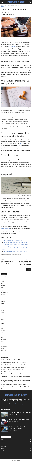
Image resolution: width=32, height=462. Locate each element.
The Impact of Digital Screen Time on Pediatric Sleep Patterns (14, 364)
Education (3, 294)
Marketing (3, 323)
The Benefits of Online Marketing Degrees (7, 262)
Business (3, 285)
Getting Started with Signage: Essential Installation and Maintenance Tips (15, 377)
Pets (2, 332)
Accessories (3, 276)
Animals (2, 278)
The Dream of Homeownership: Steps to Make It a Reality (13, 384)
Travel (2, 343)
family (20, 143)
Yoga (2, 352)
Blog (2, 283)
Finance (2, 303)
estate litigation (11, 46)
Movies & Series (4, 326)
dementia (25, 116)
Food (2, 305)
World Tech (3, 350)
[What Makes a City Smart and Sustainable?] (4, 414)
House (5, 5)
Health (2, 317)
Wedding (2, 348)
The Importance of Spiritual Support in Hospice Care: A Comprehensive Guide (12, 370)
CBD (2, 287)
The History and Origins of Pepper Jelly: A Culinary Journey (13, 362)
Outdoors (3, 330)
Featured (3, 301)
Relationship (3, 335)
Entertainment (4, 296)
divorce (29, 200)
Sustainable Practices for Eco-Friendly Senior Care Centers (13, 367)
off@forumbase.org (19, 403)
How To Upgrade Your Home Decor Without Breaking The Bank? (25, 263)
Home (2, 5)
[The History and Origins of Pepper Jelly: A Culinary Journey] (4, 422)
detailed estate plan (5, 228)
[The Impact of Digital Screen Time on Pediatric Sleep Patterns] (4, 429)
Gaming (2, 310)
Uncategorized (4, 346)
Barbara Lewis (5, 14)
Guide (9, 254)
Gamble (2, 308)
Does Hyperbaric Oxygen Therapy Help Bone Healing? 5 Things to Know (15, 387)
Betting (2, 281)
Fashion (2, 299)
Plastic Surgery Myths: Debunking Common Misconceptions (14, 373)
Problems (18, 254)
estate (5, 254)
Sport (2, 337)
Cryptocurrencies (4, 292)
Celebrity (3, 290)
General (2, 312)
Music (2, 328)
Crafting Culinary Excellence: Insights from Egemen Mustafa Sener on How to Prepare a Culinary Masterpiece (16, 381)
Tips (2, 341)
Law (1, 321)
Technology (3, 339)
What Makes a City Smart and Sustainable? (10, 359)
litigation (13, 254)
